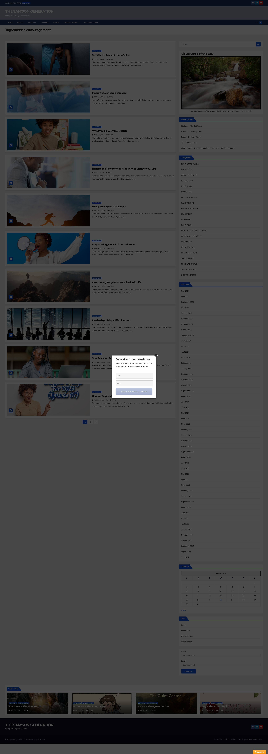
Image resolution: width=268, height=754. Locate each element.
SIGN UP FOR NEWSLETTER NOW (134, 391)
